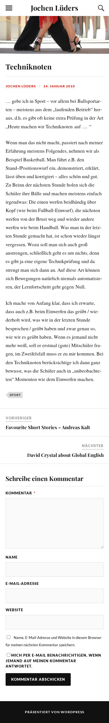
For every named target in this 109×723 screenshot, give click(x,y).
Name (12, 557)
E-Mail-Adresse (22, 583)
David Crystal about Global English (65, 455)
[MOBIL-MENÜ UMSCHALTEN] (9, 8)
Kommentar (20, 493)
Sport (15, 395)
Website (14, 610)
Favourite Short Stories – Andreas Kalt (48, 427)
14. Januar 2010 (59, 86)
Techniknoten (29, 66)
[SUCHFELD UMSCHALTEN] (100, 8)
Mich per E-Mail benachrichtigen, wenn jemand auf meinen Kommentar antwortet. (53, 660)
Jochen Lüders (54, 7)
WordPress (72, 712)
